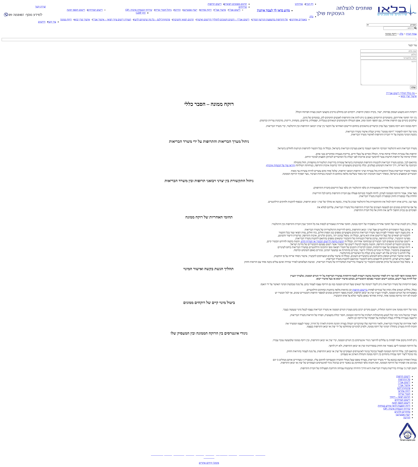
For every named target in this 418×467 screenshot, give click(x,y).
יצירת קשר (40, 6)
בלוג (311, 16)
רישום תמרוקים (95, 9)
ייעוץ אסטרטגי (190, 9)
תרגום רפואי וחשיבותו (183, 19)
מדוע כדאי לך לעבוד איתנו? (273, 10)
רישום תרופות (215, 4)
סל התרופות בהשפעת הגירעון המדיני (269, 19)
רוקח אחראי (205, 9)
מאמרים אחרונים (298, 19)
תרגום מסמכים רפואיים (235, 4)
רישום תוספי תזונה (76, 9)
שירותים (243, 7)
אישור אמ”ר (220, 9)
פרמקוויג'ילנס (403, 388)
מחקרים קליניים (402, 411)
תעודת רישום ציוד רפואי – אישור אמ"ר (111, 19)
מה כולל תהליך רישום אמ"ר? (400, 93)
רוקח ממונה (66, 19)
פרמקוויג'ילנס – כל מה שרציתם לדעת (151, 19)
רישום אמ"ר (404, 382)
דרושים (41, 21)
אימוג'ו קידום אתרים (209, 462)
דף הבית (309, 4)
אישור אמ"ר (404, 385)
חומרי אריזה (404, 394)
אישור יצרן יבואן (82, 19)
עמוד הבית (411, 33)
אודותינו (299, 4)
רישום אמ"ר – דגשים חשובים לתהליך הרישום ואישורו (222, 19)
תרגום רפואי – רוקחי (400, 397)
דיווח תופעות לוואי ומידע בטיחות (394, 405)
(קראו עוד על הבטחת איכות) (280, 165)
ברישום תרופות (360, 289)
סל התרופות (404, 379)
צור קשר (52, 21)
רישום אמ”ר (234, 9)
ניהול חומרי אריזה (163, 9)
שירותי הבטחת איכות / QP (138, 9)
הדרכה (177, 9)
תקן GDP (141, 12)
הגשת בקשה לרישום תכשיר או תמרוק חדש (322, 241)
